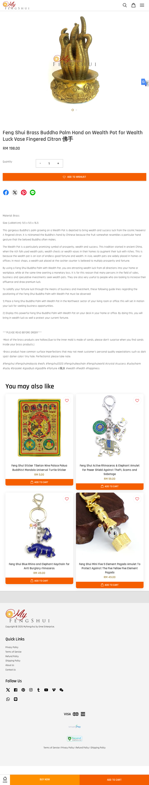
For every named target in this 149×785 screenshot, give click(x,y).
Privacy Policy (11, 647)
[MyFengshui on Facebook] (15, 691)
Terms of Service (13, 651)
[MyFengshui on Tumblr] (38, 691)
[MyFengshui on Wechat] (61, 691)
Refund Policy (12, 656)
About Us (9, 665)
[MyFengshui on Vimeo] (53, 691)
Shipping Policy (12, 660)
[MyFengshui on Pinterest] (23, 691)
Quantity (7, 161)
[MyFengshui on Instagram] (30, 691)
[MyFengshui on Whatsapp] (8, 700)
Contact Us (10, 669)
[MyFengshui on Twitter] (8, 691)
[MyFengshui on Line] (15, 700)
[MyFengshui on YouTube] (46, 691)
